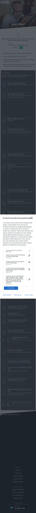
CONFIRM (10, 288)
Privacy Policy (29, 295)
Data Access (18, 295)
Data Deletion (7, 295)
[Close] (32, 218)
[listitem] (18, 251)
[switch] (28, 255)
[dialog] (18, 257)
